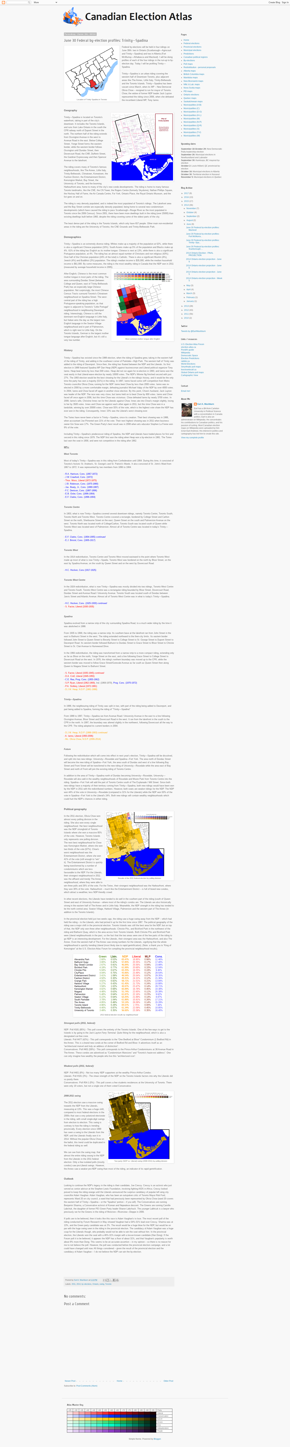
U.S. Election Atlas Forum (192, 344)
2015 (186, 201)
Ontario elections (191, 94)
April (188, 289)
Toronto (108, 1284)
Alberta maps (190, 71)
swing (102, 1284)
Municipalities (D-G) (193, 112)
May (188, 285)
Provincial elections (192, 47)
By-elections (189, 60)
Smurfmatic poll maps (191, 367)
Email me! (185, 391)
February (190, 297)
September (191, 216)
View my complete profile (192, 437)
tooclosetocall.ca (188, 369)
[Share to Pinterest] (117, 1280)
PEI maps (188, 91)
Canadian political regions (196, 57)
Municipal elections (192, 50)
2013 (186, 306)
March (189, 293)
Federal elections (191, 43)
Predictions (189, 54)
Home (119, 1381)
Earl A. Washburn (205, 404)
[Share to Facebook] (114, 1280)
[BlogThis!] (107, 1280)
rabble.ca (185, 361)
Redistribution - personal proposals (200, 67)
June (188, 224)
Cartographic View (189, 375)
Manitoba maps (191, 77)
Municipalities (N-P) (193, 122)
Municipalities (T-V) (192, 132)
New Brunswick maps (193, 81)
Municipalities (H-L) (192, 115)
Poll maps (188, 64)
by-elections (86, 1284)
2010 (186, 318)
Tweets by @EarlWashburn (193, 331)
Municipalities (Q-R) (193, 125)
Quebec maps (190, 98)
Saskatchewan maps (193, 101)
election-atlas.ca (188, 347)
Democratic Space (189, 355)
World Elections (188, 364)
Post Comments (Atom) (86, 1386)
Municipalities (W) (192, 136)
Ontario (95, 1284)
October (190, 212)
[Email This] (104, 1280)
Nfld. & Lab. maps (192, 84)
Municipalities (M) (192, 118)
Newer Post (70, 1381)
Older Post (168, 1381)
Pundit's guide (187, 350)
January (190, 301)
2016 (186, 197)
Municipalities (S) (191, 129)
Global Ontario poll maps (192, 372)
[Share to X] (111, 1280)
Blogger (157, 1439)
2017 (186, 193)
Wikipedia (185, 352)
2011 (74, 1284)
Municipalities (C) (192, 108)
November (191, 208)
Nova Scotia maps (192, 88)
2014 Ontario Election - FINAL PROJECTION (199, 254)
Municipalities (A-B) (192, 105)
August (189, 220)
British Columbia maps (194, 74)
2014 (79, 1284)
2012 (186, 310)
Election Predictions (190, 358)
